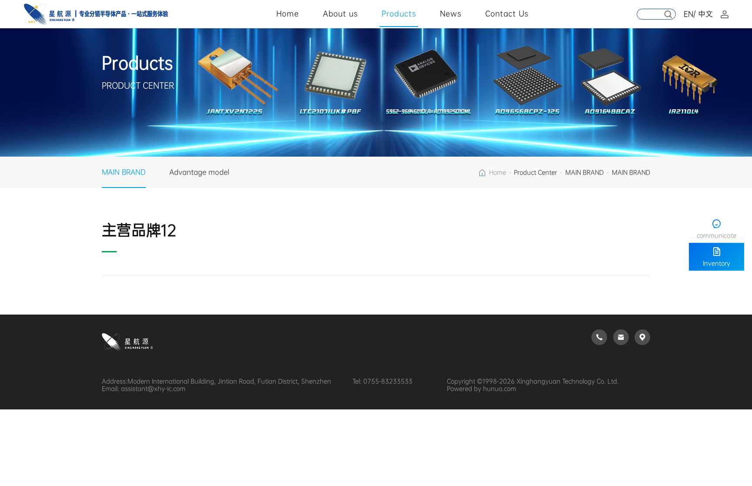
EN (688, 14)
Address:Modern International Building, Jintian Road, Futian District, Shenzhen (216, 381)
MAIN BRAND (124, 172)
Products (399, 14)
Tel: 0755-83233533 (382, 381)
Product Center (535, 172)
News (450, 14)
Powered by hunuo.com (481, 388)
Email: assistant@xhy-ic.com (143, 388)
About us (340, 14)
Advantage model (199, 172)
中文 (705, 14)
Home (287, 14)
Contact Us (506, 14)
